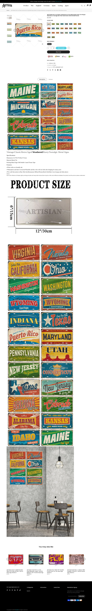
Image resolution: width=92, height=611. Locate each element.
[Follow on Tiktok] (20, 590)
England (38, 5)
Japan (67, 5)
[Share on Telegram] (57, 70)
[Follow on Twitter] (9, 590)
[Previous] (15, 30)
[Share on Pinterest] (52, 70)
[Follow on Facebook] (7, 590)
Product (26, 5)
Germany (47, 5)
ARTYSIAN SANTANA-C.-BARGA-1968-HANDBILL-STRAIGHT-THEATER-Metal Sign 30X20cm (76, 571)
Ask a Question (50, 60)
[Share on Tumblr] (55, 70)
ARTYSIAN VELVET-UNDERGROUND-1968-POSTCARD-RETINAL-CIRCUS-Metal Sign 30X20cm (15, 571)
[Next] (42, 30)
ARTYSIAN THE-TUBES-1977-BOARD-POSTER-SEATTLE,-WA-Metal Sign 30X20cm (55, 571)
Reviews (51, 79)
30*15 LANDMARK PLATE (58, 67)
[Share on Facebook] (47, 70)
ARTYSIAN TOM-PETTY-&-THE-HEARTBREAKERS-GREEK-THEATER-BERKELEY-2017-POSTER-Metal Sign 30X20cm (35, 572)
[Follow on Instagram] (12, 590)
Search (28, 591)
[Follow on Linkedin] (14, 590)
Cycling (60, 5)
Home (8, 10)
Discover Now (58, 1)
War (32, 5)
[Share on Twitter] (50, 70)
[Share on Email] (60, 70)
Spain (53, 5)
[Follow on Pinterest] (17, 590)
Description (42, 79)
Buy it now (58, 52)
